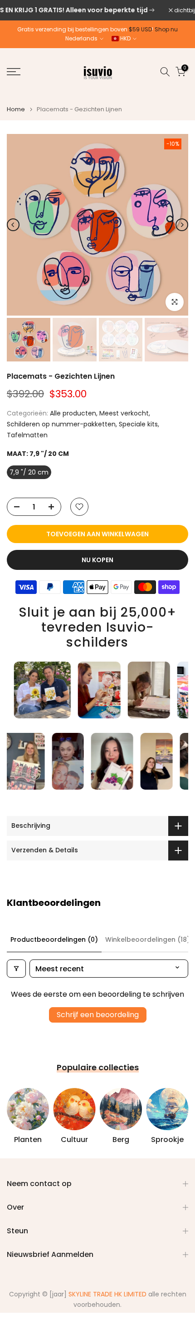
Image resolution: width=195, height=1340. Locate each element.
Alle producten (73, 413)
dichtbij (184, 10)
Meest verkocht (124, 413)
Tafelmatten (27, 435)
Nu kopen (97, 559)
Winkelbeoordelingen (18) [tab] (147, 939)
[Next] (182, 224)
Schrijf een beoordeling (98, 1014)
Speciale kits (138, 424)
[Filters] (16, 968)
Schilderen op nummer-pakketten (61, 424)
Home (16, 109)
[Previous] (13, 224)
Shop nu (166, 29)
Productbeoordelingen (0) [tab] (54, 939)
